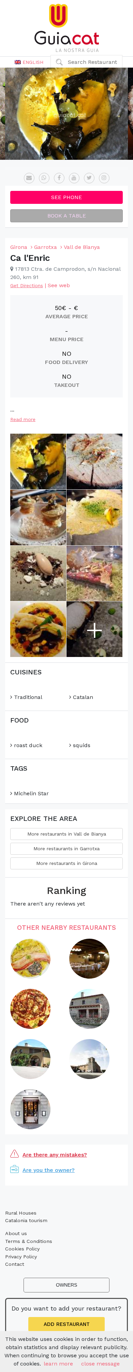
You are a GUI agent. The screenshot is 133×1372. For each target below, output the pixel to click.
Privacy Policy (21, 1256)
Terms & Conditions (28, 1241)
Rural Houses (20, 1213)
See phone (66, 197)
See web (59, 285)
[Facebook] (59, 178)
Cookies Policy (22, 1248)
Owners (66, 1285)
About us (16, 1233)
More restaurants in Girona (66, 863)
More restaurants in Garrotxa (66, 848)
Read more (22, 419)
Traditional (27, 697)
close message (100, 1363)
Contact (14, 1264)
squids (80, 745)
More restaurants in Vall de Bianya (66, 834)
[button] (29, 62)
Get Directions (26, 285)
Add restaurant (67, 1324)
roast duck (27, 745)
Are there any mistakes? (55, 1154)
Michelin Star (30, 793)
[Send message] (29, 178)
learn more (58, 1363)
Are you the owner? (49, 1170)
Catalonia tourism (26, 1220)
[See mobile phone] (44, 178)
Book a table (66, 215)
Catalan (82, 697)
